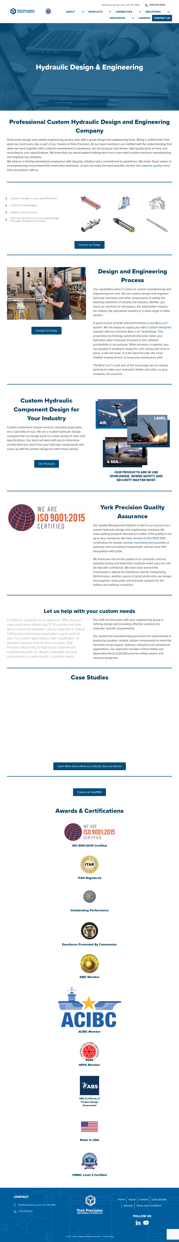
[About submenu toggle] (82, 12)
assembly (159, 543)
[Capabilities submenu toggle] (140, 12)
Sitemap (128, 1205)
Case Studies (159, 1199)
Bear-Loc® (161, 323)
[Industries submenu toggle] (168, 12)
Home (121, 1199)
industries (126, 585)
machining (140, 543)
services (111, 306)
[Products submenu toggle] (110, 12)
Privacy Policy (108, 1237)
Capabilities (124, 11)
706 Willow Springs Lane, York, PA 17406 (120, 5)
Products (95, 11)
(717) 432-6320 (157, 5)
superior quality (151, 166)
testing (128, 543)
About (70, 11)
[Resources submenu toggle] (133, 18)
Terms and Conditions (148, 1205)
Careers (144, 18)
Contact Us (162, 18)
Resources (117, 18)
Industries (153, 11)
